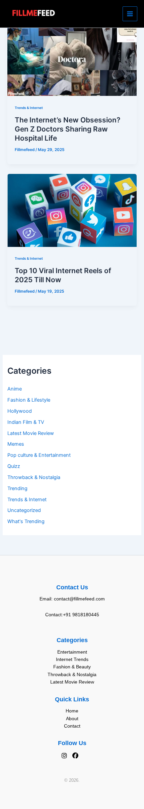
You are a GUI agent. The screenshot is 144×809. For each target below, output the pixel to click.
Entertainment (72, 652)
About (72, 718)
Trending (17, 488)
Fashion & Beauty (72, 666)
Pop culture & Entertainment (39, 455)
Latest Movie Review (30, 433)
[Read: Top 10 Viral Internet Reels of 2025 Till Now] (71, 210)
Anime (14, 389)
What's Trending (26, 521)
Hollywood (19, 411)
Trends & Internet (27, 500)
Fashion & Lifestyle (28, 400)
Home (72, 710)
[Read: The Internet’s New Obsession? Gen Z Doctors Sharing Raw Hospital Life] (71, 59)
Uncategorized (24, 510)
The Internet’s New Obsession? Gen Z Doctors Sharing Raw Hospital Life (67, 129)
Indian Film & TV (25, 422)
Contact (72, 726)
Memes (15, 444)
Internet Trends (72, 659)
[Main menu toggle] (130, 13)
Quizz (13, 466)
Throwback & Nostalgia (33, 477)
